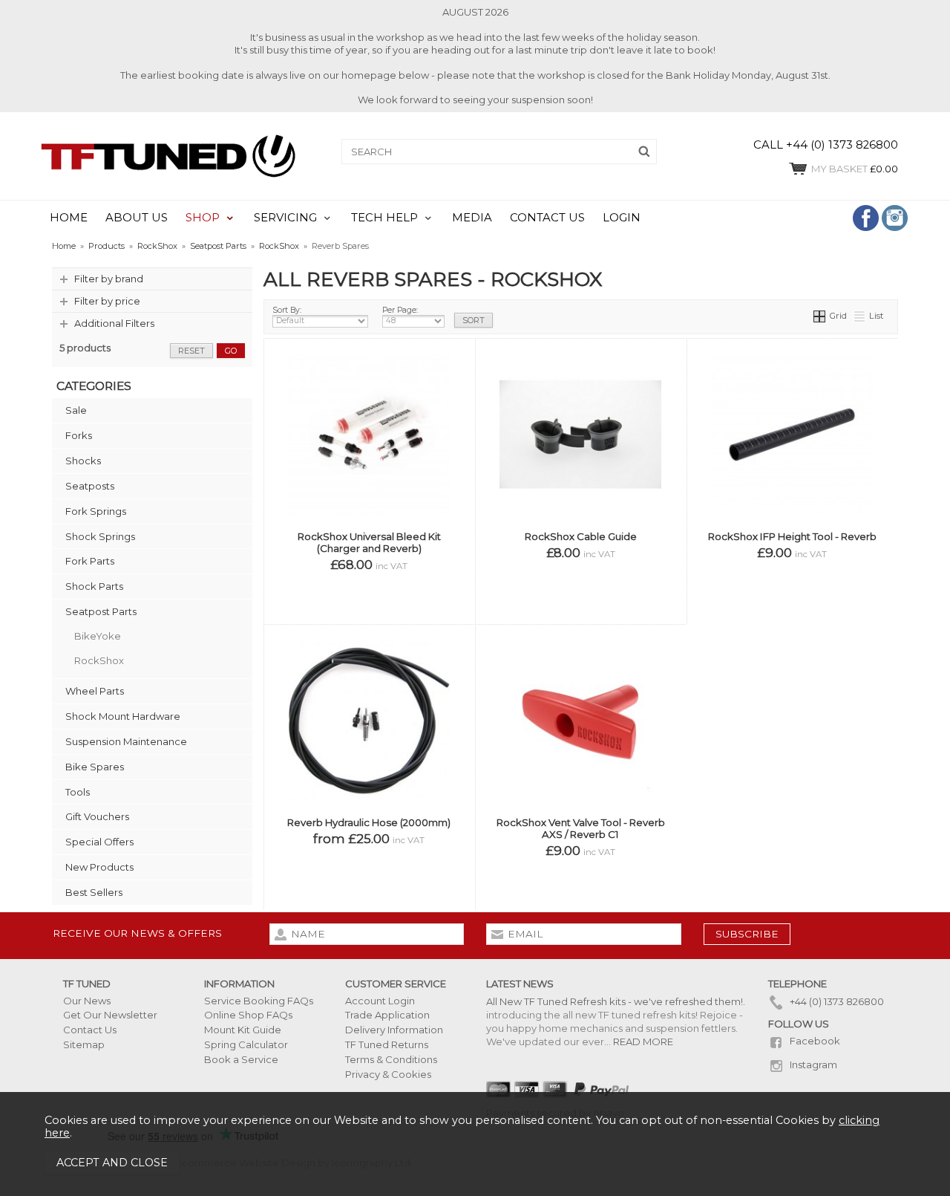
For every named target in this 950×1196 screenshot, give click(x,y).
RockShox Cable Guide (581, 536)
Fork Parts (89, 561)
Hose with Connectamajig (404, 896)
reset (191, 350)
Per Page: (400, 310)
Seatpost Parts (101, 611)
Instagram (812, 1064)
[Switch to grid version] (820, 316)
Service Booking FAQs (258, 1001)
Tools (77, 792)
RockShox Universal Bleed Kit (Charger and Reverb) (369, 542)
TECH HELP (384, 217)
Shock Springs (100, 536)
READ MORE (643, 1041)
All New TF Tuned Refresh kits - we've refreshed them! (614, 1001)
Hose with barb (311, 896)
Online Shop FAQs (248, 1015)
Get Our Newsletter (110, 1015)
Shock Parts (94, 586)
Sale (76, 410)
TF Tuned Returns (386, 1044)
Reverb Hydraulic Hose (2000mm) (369, 822)
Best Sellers (93, 892)
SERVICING (285, 217)
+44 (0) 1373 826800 (835, 1001)
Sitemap (84, 1044)
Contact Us (90, 1030)
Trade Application (387, 1015)
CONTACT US (547, 217)
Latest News (520, 983)
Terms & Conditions (391, 1059)
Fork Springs (95, 511)
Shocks (83, 461)
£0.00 (854, 169)
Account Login (380, 1001)
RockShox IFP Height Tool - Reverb (792, 536)
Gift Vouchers (97, 816)
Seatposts (89, 486)
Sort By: (286, 310)
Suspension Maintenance (126, 741)
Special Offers (99, 842)
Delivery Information (394, 1030)
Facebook (813, 1041)
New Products (99, 867)
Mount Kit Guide (242, 1030)
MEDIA (472, 217)
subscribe (747, 934)
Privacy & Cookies (388, 1074)
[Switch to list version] (860, 316)
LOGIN (622, 217)
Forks (78, 435)
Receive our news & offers (137, 933)
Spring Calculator (246, 1044)
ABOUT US (136, 217)
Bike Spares (94, 767)
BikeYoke (97, 636)
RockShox (99, 660)
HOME (69, 217)
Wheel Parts (94, 691)
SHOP (203, 217)
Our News (87, 1001)
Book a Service (241, 1059)
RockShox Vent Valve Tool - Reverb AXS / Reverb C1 (581, 828)
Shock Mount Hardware (122, 716)
